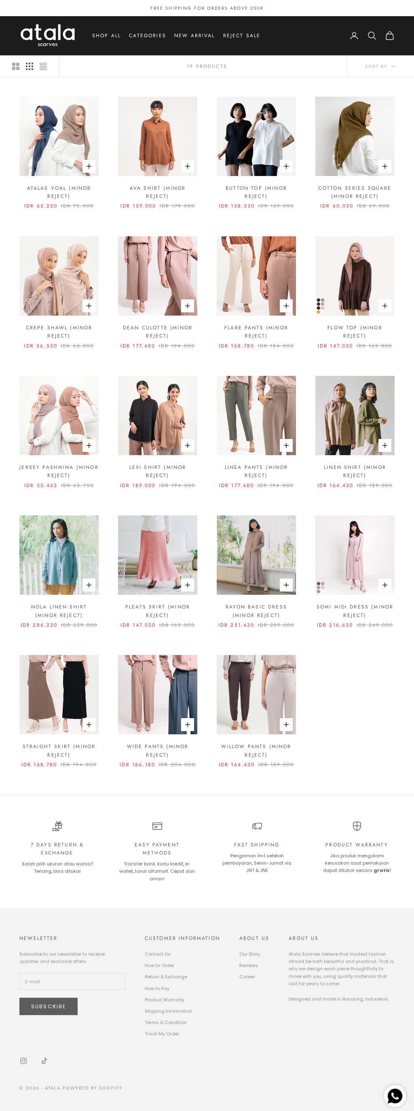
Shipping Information (168, 1011)
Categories (147, 35)
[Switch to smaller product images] (29, 66)
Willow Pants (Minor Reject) (256, 750)
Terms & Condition (166, 1022)
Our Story (249, 954)
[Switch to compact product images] (43, 66)
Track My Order (162, 1033)
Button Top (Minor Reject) (256, 192)
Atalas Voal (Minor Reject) (59, 192)
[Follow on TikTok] (44, 1061)
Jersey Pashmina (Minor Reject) (59, 471)
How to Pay (157, 988)
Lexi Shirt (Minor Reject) (157, 471)
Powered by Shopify (93, 1088)
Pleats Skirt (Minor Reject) (157, 611)
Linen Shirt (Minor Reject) (355, 471)
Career (247, 976)
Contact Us (158, 954)
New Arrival (194, 35)
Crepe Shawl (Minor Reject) (59, 331)
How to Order (159, 965)
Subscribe (48, 1006)
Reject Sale (242, 35)
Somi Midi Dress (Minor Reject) (355, 611)
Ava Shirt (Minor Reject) (158, 192)
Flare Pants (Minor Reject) (256, 331)
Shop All (106, 35)
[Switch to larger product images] (15, 66)
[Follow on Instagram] (23, 1061)
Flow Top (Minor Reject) (354, 331)
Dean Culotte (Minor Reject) (157, 331)
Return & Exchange (166, 976)
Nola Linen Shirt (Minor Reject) (59, 611)
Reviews (248, 965)
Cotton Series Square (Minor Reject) (354, 192)
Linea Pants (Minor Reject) (256, 471)
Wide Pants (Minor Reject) (158, 750)
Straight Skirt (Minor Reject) (59, 750)
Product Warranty (164, 1000)
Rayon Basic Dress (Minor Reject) (256, 611)
